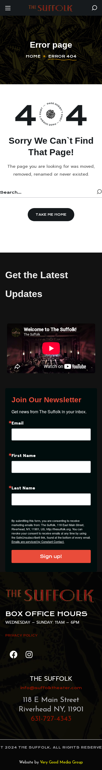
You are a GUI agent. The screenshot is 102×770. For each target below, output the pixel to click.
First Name (24, 456)
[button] (94, 8)
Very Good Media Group (61, 763)
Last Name (23, 488)
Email (18, 423)
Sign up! (51, 556)
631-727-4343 (51, 719)
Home (33, 56)
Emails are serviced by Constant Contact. (38, 541)
